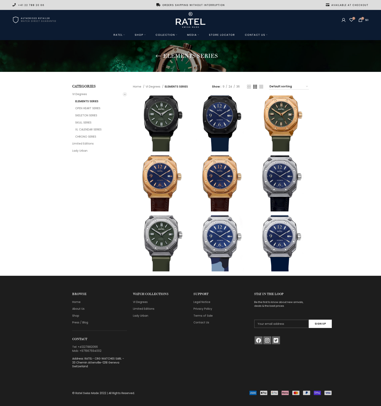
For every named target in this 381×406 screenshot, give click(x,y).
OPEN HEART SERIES (87, 108)
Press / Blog (80, 322)
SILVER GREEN (161, 235)
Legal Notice (201, 302)
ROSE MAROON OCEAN (160, 175)
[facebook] (259, 340)
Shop (75, 316)
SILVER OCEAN (281, 235)
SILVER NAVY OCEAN (221, 235)
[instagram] (267, 340)
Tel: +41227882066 (85, 347)
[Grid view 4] (261, 87)
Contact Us (201, 322)
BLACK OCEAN (221, 115)
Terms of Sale (203, 316)
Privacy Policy (202, 309)
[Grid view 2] (249, 87)
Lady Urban (80, 151)
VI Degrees (79, 94)
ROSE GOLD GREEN (280, 115)
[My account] (343, 20)
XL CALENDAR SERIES (88, 129)
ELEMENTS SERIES (86, 101)
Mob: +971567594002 (86, 351)
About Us (78, 309)
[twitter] (276, 340)
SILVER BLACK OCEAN (281, 175)
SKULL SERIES (83, 122)
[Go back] (158, 56)
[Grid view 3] (255, 87)
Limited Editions (83, 144)
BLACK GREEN (161, 115)
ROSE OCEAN (220, 175)
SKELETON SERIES (86, 115)
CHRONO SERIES (85, 137)
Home (137, 87)
